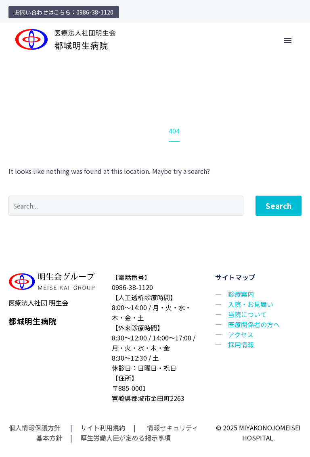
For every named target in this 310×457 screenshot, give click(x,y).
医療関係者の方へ (254, 324)
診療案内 (241, 294)
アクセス (240, 334)
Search (278, 205)
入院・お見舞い (250, 304)
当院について (247, 314)
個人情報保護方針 (35, 427)
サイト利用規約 (102, 427)
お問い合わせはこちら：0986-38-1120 (63, 12)
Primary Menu (288, 40)
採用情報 (241, 344)
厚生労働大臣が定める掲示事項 (125, 437)
